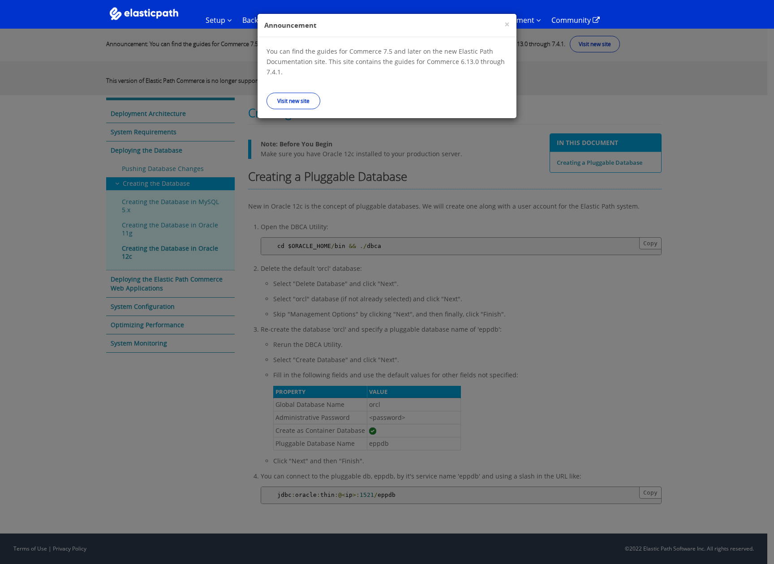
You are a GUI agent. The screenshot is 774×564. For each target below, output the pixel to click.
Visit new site (293, 100)
